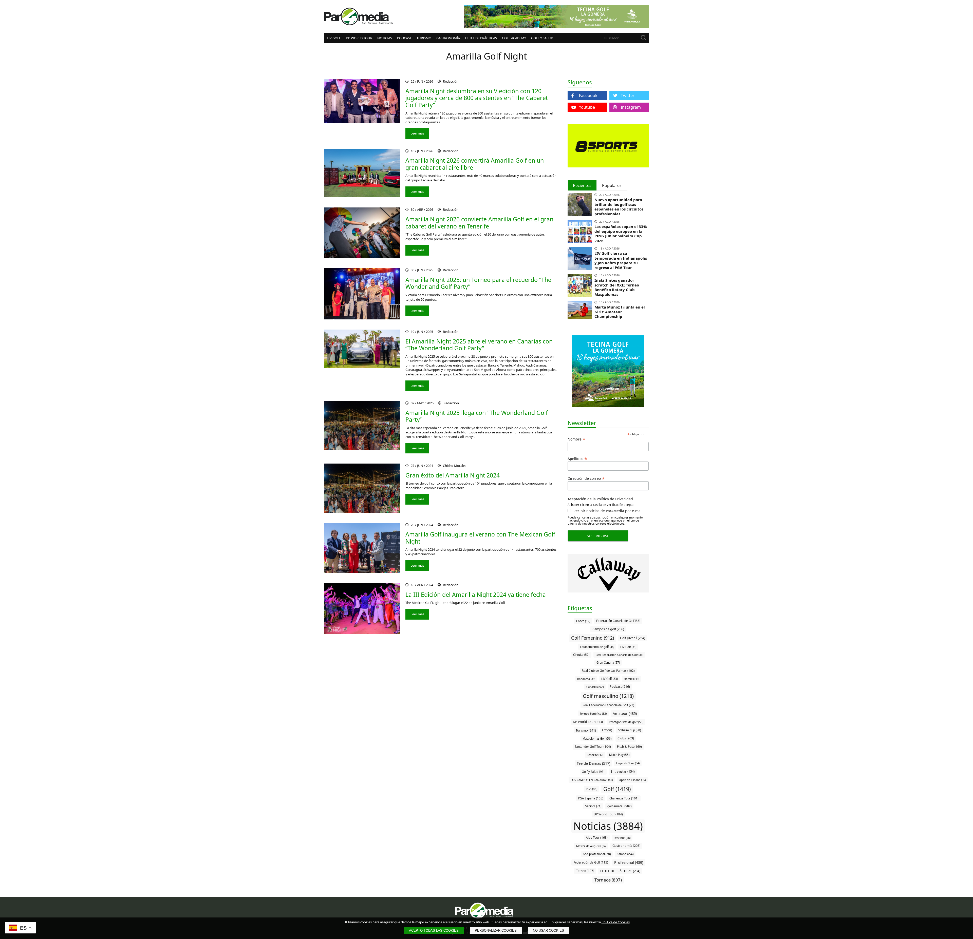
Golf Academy (514, 38)
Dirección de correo (586, 478)
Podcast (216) (620, 686)
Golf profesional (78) (597, 854)
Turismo (424, 38)
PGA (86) (591, 789)
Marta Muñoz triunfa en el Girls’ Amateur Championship (619, 311)
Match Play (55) (619, 755)
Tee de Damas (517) (593, 763)
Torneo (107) (585, 871)
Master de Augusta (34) (591, 846)
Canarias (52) (595, 687)
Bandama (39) (586, 679)
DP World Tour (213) (588, 722)
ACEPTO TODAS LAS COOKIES (434, 930)
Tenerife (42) (595, 755)
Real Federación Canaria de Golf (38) (619, 655)
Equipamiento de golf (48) (597, 647)
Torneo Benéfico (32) (593, 713)
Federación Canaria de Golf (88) (618, 621)
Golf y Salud (542, 38)
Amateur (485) (625, 713)
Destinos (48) (622, 838)
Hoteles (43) (631, 679)
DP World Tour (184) (608, 814)
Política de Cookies (616, 922)
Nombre (577, 438)
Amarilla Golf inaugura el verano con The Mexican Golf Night (480, 537)
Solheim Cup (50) (629, 730)
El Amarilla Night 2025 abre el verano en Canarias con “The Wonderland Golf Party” (479, 344)
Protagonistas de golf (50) (626, 722)
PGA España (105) (590, 798)
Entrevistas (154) (623, 771)
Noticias (384, 38)
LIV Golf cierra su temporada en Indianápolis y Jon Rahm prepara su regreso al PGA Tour (620, 260)
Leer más (417, 133)
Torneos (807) (608, 880)
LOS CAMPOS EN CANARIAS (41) (592, 780)
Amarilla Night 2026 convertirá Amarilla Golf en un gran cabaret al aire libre (474, 163)
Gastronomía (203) (626, 846)
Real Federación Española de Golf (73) (608, 705)
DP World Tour (359, 38)
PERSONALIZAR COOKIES (496, 930)
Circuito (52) (581, 655)
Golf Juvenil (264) (632, 638)
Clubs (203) (626, 738)
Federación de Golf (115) (590, 862)
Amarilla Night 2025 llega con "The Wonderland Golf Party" (476, 416)
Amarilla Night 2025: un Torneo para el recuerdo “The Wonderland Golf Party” (478, 283)
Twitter (627, 95)
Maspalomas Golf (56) (597, 738)
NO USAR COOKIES (548, 930)
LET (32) (607, 730)
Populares (612, 185)
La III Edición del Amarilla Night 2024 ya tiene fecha (475, 594)
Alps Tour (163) (597, 837)
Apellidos (577, 458)
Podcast (404, 38)
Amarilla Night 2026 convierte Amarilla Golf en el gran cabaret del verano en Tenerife (479, 222)
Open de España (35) (632, 780)
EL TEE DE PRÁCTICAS (481, 38)
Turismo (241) (586, 730)
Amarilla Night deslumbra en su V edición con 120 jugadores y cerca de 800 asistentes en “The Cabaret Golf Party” (476, 98)
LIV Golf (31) (628, 647)
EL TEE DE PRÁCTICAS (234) (620, 871)
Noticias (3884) (608, 826)
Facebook (588, 95)
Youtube (587, 107)
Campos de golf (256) (608, 629)
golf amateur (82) (619, 806)
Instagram (631, 107)
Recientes (582, 185)
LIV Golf (334, 38)
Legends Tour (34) (628, 763)
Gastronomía (448, 38)
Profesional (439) (628, 862)
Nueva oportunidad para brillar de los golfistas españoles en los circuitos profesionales (618, 206)
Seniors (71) (593, 806)
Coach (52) (583, 621)
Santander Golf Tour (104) (593, 746)
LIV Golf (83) (609, 679)
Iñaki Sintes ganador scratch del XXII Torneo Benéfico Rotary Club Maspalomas (616, 287)
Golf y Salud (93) (593, 772)
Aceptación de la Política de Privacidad (600, 499)
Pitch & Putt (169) (629, 746)
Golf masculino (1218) (608, 696)
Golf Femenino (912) (592, 638)
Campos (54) (625, 854)
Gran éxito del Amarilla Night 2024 (452, 475)
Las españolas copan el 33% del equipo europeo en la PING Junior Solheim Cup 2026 (620, 233)
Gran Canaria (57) (608, 662)
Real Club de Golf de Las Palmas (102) (608, 670)
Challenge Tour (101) (624, 798)
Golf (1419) (617, 789)
